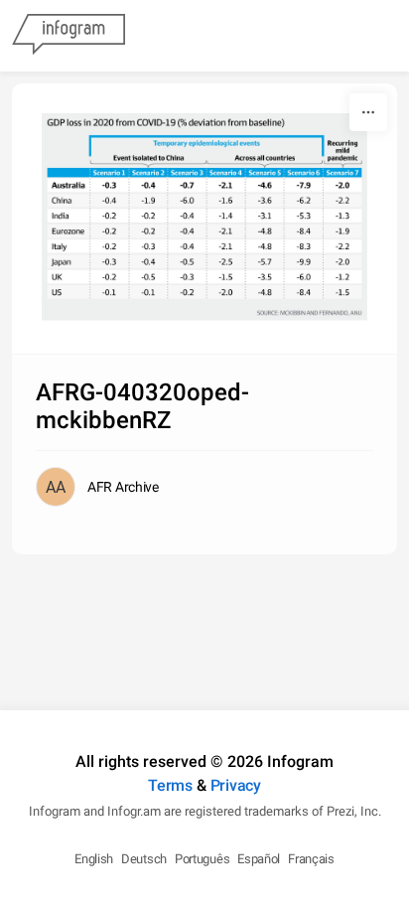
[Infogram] (68, 36)
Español (258, 858)
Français (311, 858)
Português (202, 858)
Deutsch (144, 858)
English (93, 858)
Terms (170, 785)
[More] (368, 112)
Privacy (235, 785)
